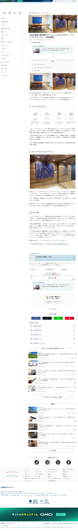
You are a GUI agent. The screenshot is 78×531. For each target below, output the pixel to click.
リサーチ (43, 527)
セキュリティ (30, 527)
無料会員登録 (4, 21)
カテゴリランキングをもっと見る (52, 397)
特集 (2, 38)
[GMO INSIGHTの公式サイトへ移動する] (7, 487)
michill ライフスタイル (71, 366)
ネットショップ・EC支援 (15, 527)
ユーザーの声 (36, 70)
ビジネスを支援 (23, 527)
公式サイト (33, 269)
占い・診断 (4, 68)
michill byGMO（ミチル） (34, 12)
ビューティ (4, 48)
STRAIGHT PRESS (37, 42)
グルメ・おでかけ (5, 62)
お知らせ (3, 18)
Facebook (64, 269)
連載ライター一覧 (5, 28)
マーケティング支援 (37, 527)
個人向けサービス (64, 527)
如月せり (74, 437)
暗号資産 (58, 527)
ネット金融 (53, 527)
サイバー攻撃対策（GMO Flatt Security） (41, 495)
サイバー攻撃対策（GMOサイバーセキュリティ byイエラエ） (21, 495)
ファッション (4, 45)
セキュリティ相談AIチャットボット (51, 493)
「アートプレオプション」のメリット (42, 67)
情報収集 (48, 527)
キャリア (3, 72)
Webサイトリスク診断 (39, 493)
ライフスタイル (5, 55)
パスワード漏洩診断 (30, 493)
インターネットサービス (5, 527)
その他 (70, 527)
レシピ (2, 52)
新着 (2, 31)
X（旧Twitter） (50, 269)
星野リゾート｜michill (6, 41)
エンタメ (3, 58)
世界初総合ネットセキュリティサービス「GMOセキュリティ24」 (13, 493)
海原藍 (75, 383)
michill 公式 (72, 357)
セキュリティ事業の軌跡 (61, 495)
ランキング (4, 35)
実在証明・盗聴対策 (4, 495)
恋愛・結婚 (4, 65)
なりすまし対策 (53, 495)
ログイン (3, 25)
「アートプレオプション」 (39, 64)
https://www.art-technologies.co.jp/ (57, 244)
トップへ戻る (52, 309)
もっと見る (53, 450)
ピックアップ (4, 75)
